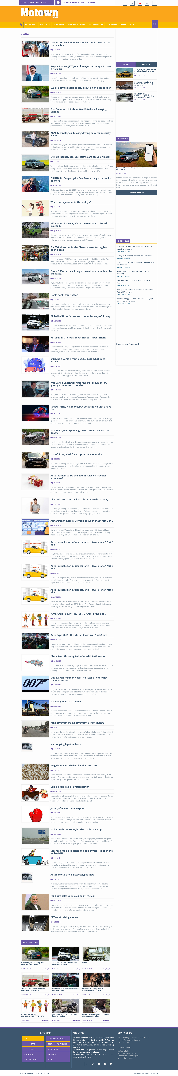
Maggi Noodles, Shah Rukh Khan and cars (73, 765)
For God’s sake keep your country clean (72, 896)
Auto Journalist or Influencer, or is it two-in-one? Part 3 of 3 (81, 543)
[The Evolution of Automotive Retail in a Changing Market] (35, 115)
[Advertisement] (114, 13)
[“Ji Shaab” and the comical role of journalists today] (35, 505)
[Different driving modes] (35, 923)
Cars (33, 1044)
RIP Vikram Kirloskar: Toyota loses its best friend (78, 337)
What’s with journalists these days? (70, 202)
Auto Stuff (59, 24)
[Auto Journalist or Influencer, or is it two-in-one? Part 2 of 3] (35, 572)
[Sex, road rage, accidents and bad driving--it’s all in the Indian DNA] (35, 857)
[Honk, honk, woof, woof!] (35, 301)
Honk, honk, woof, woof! (64, 295)
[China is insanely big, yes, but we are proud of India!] (35, 163)
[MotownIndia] (41, 13)
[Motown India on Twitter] (132, 3)
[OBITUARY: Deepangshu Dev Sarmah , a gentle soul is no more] (35, 184)
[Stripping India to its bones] (35, 707)
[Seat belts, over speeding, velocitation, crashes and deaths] (35, 436)
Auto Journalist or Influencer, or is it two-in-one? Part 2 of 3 (81, 567)
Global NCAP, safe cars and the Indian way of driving (80, 316)
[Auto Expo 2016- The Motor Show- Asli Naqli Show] (35, 641)
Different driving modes (64, 917)
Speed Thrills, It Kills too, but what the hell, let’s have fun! (80, 408)
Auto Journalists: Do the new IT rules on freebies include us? (78, 477)
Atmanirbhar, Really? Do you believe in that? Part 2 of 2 (81, 520)
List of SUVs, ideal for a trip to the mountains (76, 454)
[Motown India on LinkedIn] (154, 3)
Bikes (33, 1049)
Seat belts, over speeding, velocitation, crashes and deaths (79, 432)
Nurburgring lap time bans (65, 744)
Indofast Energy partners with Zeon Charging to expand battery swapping (135, 299)
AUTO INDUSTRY (96, 24)
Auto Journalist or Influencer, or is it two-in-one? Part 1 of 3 (81, 591)
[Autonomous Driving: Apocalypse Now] (27, 877)
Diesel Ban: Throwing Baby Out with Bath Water (77, 656)
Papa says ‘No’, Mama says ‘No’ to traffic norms (77, 722)
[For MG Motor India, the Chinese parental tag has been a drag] (35, 253)
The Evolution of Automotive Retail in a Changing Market (78, 110)
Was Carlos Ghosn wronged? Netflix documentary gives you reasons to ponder (78, 384)
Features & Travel (76, 24)
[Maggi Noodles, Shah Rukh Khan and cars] (35, 771)
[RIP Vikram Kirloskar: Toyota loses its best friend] (35, 343)
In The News (123, 241)
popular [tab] (146, 64)
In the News (30, 24)
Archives (52, 1054)
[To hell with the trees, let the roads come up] (35, 835)
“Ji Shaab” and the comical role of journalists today (79, 499)
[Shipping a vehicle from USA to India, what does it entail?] (35, 365)
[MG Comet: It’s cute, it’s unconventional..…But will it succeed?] (35, 229)
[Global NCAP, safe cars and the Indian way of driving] (35, 322)
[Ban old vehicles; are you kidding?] (35, 793)
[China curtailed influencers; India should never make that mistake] (35, 48)
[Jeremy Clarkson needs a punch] (35, 814)
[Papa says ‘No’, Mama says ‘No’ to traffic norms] (35, 729)
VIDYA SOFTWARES (151, 1074)
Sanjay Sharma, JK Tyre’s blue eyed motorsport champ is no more (81, 68)
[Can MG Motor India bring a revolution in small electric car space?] (35, 276)
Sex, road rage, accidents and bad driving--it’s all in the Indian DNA (81, 852)
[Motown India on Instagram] (147, 3)
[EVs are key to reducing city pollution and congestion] (35, 94)
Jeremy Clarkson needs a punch (68, 808)
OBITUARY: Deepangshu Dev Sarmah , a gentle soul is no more (80, 179)
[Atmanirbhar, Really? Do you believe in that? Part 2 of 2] (35, 527)
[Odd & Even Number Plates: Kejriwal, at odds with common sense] (35, 684)
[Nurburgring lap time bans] (27, 747)
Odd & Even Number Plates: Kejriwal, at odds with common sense (78, 679)
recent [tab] (126, 64)
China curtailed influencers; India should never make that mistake (80, 44)
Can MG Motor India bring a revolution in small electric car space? (81, 272)
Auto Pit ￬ (45, 24)
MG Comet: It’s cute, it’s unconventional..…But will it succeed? (80, 225)
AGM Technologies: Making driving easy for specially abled (80, 134)
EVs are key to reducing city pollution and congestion (80, 87)
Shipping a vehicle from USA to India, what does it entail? (79, 360)
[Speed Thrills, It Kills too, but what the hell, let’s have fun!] (35, 412)
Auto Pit (27, 1039)
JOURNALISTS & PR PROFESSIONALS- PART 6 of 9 (78, 613)
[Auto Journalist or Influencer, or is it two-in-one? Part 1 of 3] (35, 596)
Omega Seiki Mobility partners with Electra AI (134, 255)
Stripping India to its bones (65, 701)
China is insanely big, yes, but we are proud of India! (80, 156)
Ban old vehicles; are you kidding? (69, 786)
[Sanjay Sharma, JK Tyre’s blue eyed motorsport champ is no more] (35, 72)
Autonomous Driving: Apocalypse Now (72, 874)
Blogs (132, 24)
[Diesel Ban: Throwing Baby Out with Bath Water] (35, 662)
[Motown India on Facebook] (125, 3)
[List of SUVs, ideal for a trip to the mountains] (35, 460)
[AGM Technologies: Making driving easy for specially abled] (35, 139)
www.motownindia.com (89, 1052)
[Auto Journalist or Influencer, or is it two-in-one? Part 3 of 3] (35, 548)
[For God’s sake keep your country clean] (35, 902)
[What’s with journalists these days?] (35, 208)
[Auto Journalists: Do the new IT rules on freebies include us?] (35, 481)
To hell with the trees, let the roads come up (76, 829)
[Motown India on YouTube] (140, 3)
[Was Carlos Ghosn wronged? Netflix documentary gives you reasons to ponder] (35, 389)
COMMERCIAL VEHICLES (116, 24)
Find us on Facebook (127, 344)
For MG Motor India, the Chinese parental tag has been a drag (78, 248)
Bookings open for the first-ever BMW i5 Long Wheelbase (87, 2)
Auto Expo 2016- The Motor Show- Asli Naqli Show (78, 635)
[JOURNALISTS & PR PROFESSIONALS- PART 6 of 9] (35, 620)
